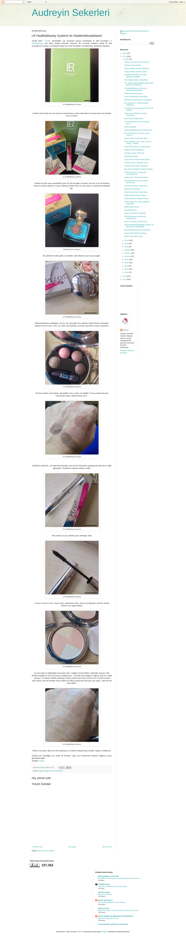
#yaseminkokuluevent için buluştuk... (137, 230)
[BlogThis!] (62, 767)
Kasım (127, 240)
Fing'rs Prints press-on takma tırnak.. (137, 147)
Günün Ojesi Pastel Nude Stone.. (136, 138)
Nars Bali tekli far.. (131, 210)
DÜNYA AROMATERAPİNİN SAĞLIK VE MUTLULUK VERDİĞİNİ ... (139, 226)
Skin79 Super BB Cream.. (133, 236)
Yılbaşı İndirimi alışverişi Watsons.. (137, 68)
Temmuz (128, 253)
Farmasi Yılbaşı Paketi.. (133, 65)
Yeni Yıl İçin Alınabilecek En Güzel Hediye (111, 902)
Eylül (127, 247)
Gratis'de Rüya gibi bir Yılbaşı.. (135, 195)
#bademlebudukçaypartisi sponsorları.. (138, 130)
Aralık (127, 59)
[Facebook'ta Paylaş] (67, 767)
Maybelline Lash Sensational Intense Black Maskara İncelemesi (119, 878)
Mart (126, 266)
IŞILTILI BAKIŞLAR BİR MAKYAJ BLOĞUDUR (115, 916)
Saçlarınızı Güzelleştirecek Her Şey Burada (112, 886)
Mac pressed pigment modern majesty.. (138, 169)
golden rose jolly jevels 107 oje (108, 918)
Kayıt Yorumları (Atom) (46, 851)
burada (47, 41)
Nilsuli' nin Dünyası (105, 900)
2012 (125, 279)
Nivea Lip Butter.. (130, 127)
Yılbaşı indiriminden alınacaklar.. (136, 97)
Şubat (127, 269)
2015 (125, 53)
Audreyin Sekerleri (71, 12)
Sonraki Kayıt (37, 847)
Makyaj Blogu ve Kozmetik (108, 876)
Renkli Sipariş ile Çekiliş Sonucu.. (136, 198)
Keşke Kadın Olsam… (132, 207)
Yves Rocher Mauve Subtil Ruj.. (136, 186)
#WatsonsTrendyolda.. (132, 189)
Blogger (104, 932)
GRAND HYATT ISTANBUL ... (135, 150)
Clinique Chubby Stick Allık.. (134, 153)
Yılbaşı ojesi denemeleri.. (133, 93)
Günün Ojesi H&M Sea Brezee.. (136, 233)
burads (41, 761)
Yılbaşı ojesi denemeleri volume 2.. (137, 62)
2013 (125, 276)
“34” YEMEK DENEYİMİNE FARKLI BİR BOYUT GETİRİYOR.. (138, 84)
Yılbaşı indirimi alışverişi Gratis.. (136, 72)
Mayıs (127, 259)
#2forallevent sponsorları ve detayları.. (138, 100)
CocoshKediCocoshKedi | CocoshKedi (113, 924)
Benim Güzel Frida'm (105, 894)
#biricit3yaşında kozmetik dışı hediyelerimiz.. (135, 217)
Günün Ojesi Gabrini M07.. (134, 119)
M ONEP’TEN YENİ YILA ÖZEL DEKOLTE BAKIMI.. (135, 76)
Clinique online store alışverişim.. (136, 166)
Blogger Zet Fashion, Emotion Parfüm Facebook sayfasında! (118, 910)
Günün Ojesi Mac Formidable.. (135, 213)
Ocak (127, 272)
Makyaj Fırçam (103, 908)
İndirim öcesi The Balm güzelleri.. (136, 177)
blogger (41, 771)
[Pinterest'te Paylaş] (70, 767)
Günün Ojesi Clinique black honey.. (137, 159)
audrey (125, 330)
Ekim (127, 244)
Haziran (128, 256)
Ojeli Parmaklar (104, 892)
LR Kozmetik (58, 771)
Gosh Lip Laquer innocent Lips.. (136, 222)
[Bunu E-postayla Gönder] (60, 767)
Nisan (127, 263)
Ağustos (128, 250)
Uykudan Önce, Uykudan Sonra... (136, 163)
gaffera (80, 932)
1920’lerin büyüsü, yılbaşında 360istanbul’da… (135, 173)
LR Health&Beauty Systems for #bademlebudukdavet (135, 89)
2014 (125, 56)
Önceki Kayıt (106, 847)
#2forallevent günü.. (131, 156)
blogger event (49, 771)
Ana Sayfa (72, 847)
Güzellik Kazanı (104, 884)
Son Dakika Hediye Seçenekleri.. (136, 80)
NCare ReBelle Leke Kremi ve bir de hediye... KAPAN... (137, 143)
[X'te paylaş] (65, 767)
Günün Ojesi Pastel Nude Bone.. (136, 192)
